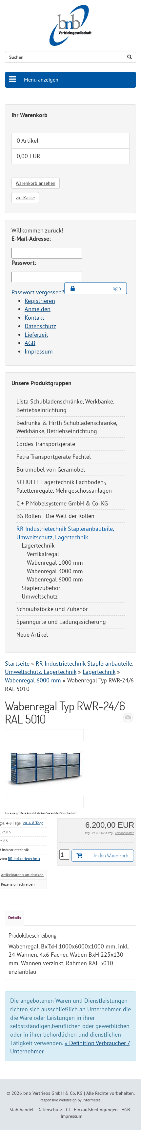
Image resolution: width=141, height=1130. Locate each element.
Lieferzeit (36, 334)
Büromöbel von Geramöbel (50, 469)
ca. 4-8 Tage (33, 822)
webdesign (68, 1099)
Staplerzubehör (41, 588)
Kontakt (34, 317)
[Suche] (129, 57)
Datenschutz (40, 326)
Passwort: (23, 262)
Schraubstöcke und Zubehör (52, 609)
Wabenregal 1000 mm (55, 562)
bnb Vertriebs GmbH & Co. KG (53, 1093)
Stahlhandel (21, 1110)
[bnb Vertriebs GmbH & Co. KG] (70, 25)
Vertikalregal (43, 554)
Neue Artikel (32, 634)
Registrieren (40, 301)
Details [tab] (14, 918)
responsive (49, 1099)
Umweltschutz (40, 596)
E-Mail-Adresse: (31, 238)
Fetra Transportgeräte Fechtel (53, 456)
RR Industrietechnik (24, 858)
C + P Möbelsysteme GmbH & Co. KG (62, 503)
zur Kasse (25, 198)
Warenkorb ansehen (35, 183)
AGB (30, 343)
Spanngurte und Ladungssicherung (61, 622)
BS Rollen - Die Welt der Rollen (55, 516)
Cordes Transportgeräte (45, 444)
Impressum (39, 351)
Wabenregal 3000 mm (55, 571)
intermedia (92, 1099)
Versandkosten (124, 833)
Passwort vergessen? (37, 292)
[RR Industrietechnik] (127, 717)
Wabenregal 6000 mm (55, 579)
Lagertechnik (38, 545)
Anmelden (37, 309)
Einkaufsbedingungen (96, 1110)
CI (68, 1110)
